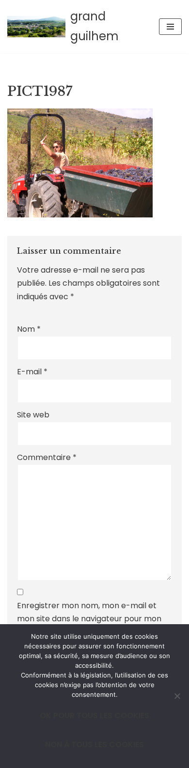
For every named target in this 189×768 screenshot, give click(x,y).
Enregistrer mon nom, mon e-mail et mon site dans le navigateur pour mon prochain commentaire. (89, 618)
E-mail (32, 371)
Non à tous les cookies (94, 744)
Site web (33, 414)
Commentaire (47, 457)
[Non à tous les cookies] (177, 696)
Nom (29, 329)
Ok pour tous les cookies (94, 715)
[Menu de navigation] (170, 26)
